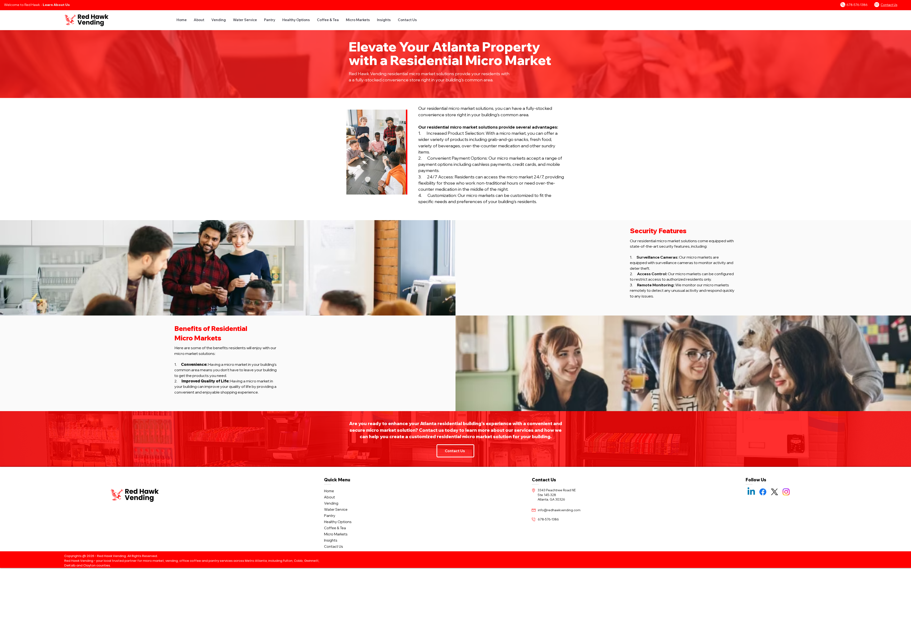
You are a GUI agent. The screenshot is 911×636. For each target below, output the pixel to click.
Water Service (336, 509)
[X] (774, 492)
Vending (331, 503)
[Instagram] (786, 492)
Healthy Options (338, 522)
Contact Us (333, 546)
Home (329, 491)
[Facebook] (762, 492)
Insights (330, 540)
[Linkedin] (751, 492)
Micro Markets (336, 534)
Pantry (329, 515)
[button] (199, 20)
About (329, 497)
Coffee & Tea (335, 528)
